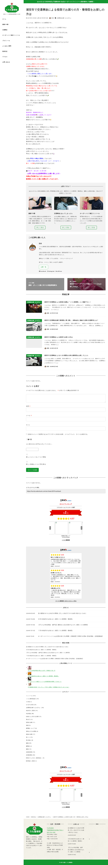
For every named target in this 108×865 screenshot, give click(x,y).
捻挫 (27, 725)
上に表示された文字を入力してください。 (39, 444)
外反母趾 (28, 713)
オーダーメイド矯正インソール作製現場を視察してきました (45, 681)
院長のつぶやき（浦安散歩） (34, 758)
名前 (28, 406)
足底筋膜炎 (29, 755)
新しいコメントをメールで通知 (36, 457)
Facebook (43, 271)
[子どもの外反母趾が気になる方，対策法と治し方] (29, 667)
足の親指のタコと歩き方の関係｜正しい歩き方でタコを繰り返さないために (47, 646)
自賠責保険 (29, 752)
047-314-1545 (51, 832)
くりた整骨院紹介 (31, 698)
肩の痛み (28, 740)
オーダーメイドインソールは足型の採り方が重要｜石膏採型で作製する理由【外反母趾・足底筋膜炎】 (55, 658)
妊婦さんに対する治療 (32, 716)
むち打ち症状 (30, 704)
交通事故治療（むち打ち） (64, 18)
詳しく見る (40, 227)
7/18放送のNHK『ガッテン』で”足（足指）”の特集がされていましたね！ (48, 687)
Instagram (51, 271)
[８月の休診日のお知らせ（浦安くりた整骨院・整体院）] (29, 673)
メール (29, 415)
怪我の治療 (29, 722)
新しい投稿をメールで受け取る (36, 464)
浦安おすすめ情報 (31, 731)
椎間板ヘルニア (30, 728)
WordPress (59, 271)
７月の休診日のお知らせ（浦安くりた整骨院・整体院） (41, 655)
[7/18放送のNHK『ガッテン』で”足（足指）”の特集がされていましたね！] (29, 684)
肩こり (28, 737)
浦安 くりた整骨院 (67, 862)
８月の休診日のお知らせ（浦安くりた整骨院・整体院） (41, 649)
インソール (29, 695)
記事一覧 (43, 267)
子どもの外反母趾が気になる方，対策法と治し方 (41, 670)
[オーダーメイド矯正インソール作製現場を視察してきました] (29, 678)
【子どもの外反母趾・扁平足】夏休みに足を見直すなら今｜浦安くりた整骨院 (48, 652)
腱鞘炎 (28, 746)
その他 (28, 701)
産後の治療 (29, 734)
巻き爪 (28, 719)
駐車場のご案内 (30, 761)
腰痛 (27, 743)
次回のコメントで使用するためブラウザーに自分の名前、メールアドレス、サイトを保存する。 (58, 434)
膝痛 (27, 749)
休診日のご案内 (30, 710)
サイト (28, 425)
